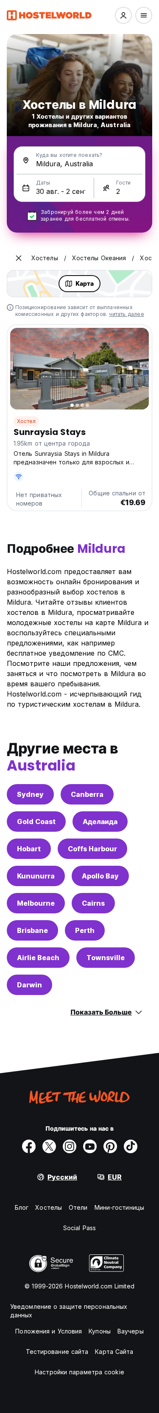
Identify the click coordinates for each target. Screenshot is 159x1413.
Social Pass (79, 1227)
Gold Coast (36, 821)
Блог (21, 1207)
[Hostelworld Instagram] (69, 1146)
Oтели (78, 1207)
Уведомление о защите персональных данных (68, 1311)
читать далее (126, 314)
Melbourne (36, 903)
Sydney (30, 794)
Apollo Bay (100, 876)
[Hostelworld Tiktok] (130, 1146)
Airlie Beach (38, 957)
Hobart (29, 848)
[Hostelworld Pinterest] (110, 1146)
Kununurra (36, 876)
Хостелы (48, 1207)
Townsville (105, 957)
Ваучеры (130, 1331)
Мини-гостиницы (119, 1207)
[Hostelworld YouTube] (90, 1146)
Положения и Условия (48, 1331)
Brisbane (32, 930)
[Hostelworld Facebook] (29, 1146)
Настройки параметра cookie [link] (79, 1372)
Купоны (100, 1331)
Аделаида (100, 821)
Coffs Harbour (92, 848)
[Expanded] (18, 258)
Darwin (29, 985)
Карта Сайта (114, 1351)
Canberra (87, 794)
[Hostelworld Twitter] (49, 1146)
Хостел (26, 421)
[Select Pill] (123, 15)
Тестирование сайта (57, 1351)
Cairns (93, 903)
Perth (85, 930)
